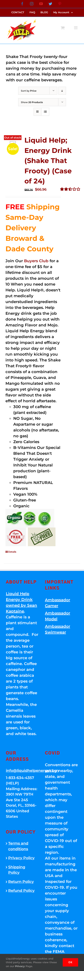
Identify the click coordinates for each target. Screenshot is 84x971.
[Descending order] (62, 91)
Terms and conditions (18, 846)
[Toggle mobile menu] (76, 28)
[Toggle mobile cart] (63, 28)
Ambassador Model (57, 616)
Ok (70, 962)
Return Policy (21, 881)
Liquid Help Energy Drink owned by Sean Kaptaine (21, 602)
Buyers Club (36, 261)
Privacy (20, 966)
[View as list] (45, 112)
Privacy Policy (21, 858)
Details (12, 551)
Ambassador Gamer (57, 603)
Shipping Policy (16, 870)
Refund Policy (21, 890)
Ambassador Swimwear (57, 629)
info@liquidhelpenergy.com (22, 770)
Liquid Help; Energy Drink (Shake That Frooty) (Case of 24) (48, 160)
